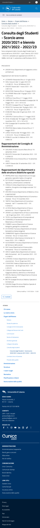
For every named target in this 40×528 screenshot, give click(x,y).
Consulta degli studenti (9, 23)
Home (3, 21)
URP (3, 413)
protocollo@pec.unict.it (9, 418)
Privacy (4, 502)
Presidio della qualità (12, 360)
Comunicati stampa (8, 469)
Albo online (5, 455)
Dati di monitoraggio (8, 521)
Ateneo (10, 21)
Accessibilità (6, 510)
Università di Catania (7, 2)
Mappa (6, 524)
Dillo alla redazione (8, 420)
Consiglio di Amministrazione (15, 327)
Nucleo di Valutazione (13, 337)
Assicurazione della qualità (13, 381)
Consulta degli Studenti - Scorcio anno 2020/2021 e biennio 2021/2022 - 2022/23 (23, 352)
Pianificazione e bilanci (11, 378)
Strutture (7, 367)
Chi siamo (7, 309)
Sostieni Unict (6, 483)
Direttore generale (12, 341)
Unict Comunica (7, 466)
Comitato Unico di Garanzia (14, 356)
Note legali (5, 506)
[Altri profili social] (30, 427)
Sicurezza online (7, 490)
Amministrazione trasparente (11, 449)
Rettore (9, 320)
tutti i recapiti (11, 413)
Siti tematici (5, 517)
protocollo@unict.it (8, 416)
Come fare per (6, 487)
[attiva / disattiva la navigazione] (3, 8)
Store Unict (5, 476)
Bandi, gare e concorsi (9, 452)
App (3, 513)
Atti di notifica (6, 458)
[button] (14, 2)
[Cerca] (36, 8)
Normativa (7, 374)
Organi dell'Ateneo (21, 21)
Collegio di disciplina (12, 344)
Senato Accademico (12, 323)
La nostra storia (9, 313)
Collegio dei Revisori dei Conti (15, 330)
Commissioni (10, 334)
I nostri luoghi (8, 370)
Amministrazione (9, 363)
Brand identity (6, 472)
